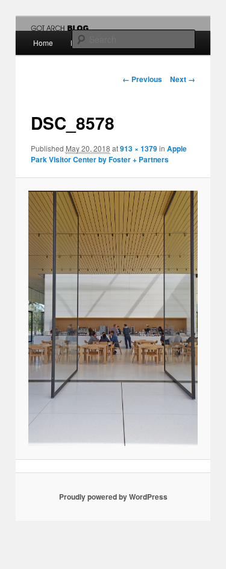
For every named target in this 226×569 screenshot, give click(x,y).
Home (43, 42)
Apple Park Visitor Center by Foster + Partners (109, 154)
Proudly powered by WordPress (113, 496)
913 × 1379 (138, 148)
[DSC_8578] (112, 319)
